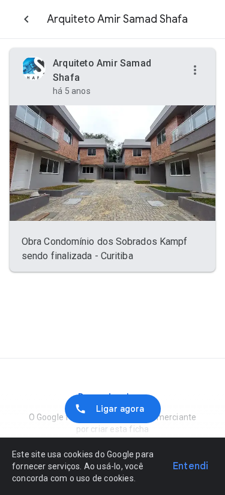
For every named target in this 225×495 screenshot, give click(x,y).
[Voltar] (26, 19)
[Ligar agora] (113, 408)
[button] (195, 70)
